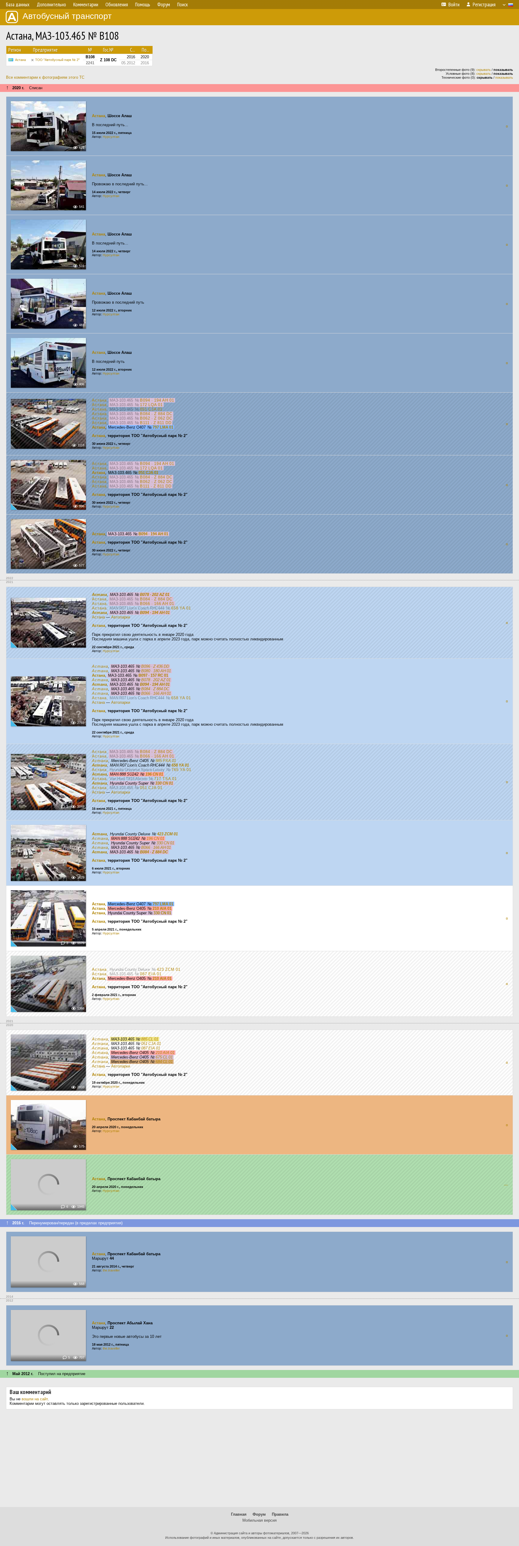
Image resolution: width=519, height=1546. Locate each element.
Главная (239, 1514)
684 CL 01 (164, 1061)
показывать (504, 77)
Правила (280, 1514)
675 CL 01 (164, 1057)
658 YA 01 (181, 608)
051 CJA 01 (151, 409)
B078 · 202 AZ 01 (154, 594)
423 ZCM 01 (167, 834)
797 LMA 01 (163, 427)
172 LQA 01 (151, 404)
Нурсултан (111, 136)
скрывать (483, 69)
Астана (20, 60)
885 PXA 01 (166, 760)
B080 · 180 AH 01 (156, 671)
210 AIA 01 (162, 908)
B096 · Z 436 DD (155, 666)
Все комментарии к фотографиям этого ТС (45, 77)
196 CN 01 (154, 774)
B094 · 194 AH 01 (157, 400)
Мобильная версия (259, 1520)
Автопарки (120, 617)
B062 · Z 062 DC (156, 418)
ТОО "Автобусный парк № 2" (57, 60)
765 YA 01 (181, 769)
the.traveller (111, 1270)
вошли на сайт (35, 1399)
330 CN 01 (164, 783)
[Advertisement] (259, 1460)
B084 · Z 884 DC (156, 414)
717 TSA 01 (165, 778)
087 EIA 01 (151, 974)
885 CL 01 (149, 1039)
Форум (259, 1514)
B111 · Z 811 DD (155, 423)
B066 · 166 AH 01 (157, 603)
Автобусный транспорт (67, 16)
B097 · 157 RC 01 (153, 675)
